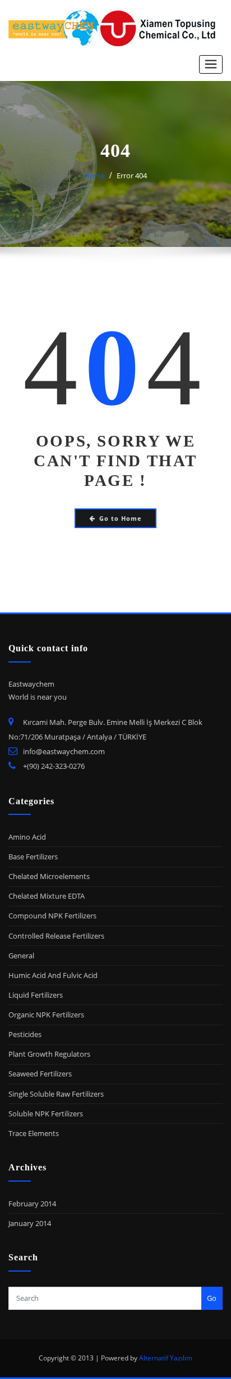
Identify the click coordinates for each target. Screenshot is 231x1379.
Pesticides (24, 1034)
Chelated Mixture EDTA (46, 896)
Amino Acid (27, 837)
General (21, 955)
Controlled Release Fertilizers (56, 936)
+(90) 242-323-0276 (54, 766)
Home (94, 175)
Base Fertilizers (33, 856)
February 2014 (32, 1203)
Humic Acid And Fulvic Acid (53, 975)
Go (211, 1298)
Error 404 (132, 175)
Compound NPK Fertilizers (52, 916)
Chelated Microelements (49, 876)
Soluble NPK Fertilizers (45, 1113)
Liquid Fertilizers (35, 995)
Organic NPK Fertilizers (46, 1015)
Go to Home (120, 518)
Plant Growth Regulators (49, 1054)
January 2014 (29, 1223)
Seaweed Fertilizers (40, 1074)
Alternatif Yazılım (165, 1358)
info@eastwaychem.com (64, 751)
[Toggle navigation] (211, 64)
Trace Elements (33, 1133)
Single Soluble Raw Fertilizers (56, 1094)
